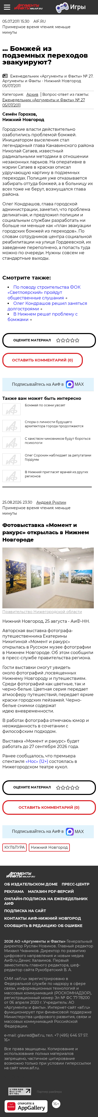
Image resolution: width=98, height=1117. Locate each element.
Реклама (14, 891)
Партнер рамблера (49, 1091)
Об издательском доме (30, 884)
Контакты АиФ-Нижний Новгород (42, 918)
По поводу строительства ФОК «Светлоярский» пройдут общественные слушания (44, 293)
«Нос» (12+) (36, 761)
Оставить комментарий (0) (42, 360)
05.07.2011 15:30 (15, 21)
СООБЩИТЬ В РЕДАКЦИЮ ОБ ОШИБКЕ (43, 925)
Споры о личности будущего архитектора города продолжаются (54, 424)
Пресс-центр (75, 884)
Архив (32, 94)
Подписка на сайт (25, 910)
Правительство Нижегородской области (42, 611)
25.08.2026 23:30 (17, 502)
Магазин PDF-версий (51, 891)
